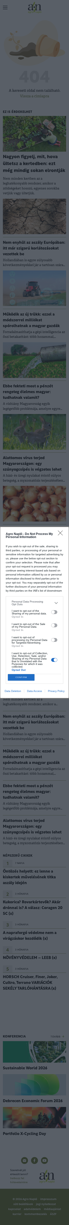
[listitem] (34, 603)
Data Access (34, 691)
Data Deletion (13, 691)
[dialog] (34, 612)
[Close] (61, 534)
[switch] (54, 612)
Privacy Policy (56, 691)
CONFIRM (21, 677)
